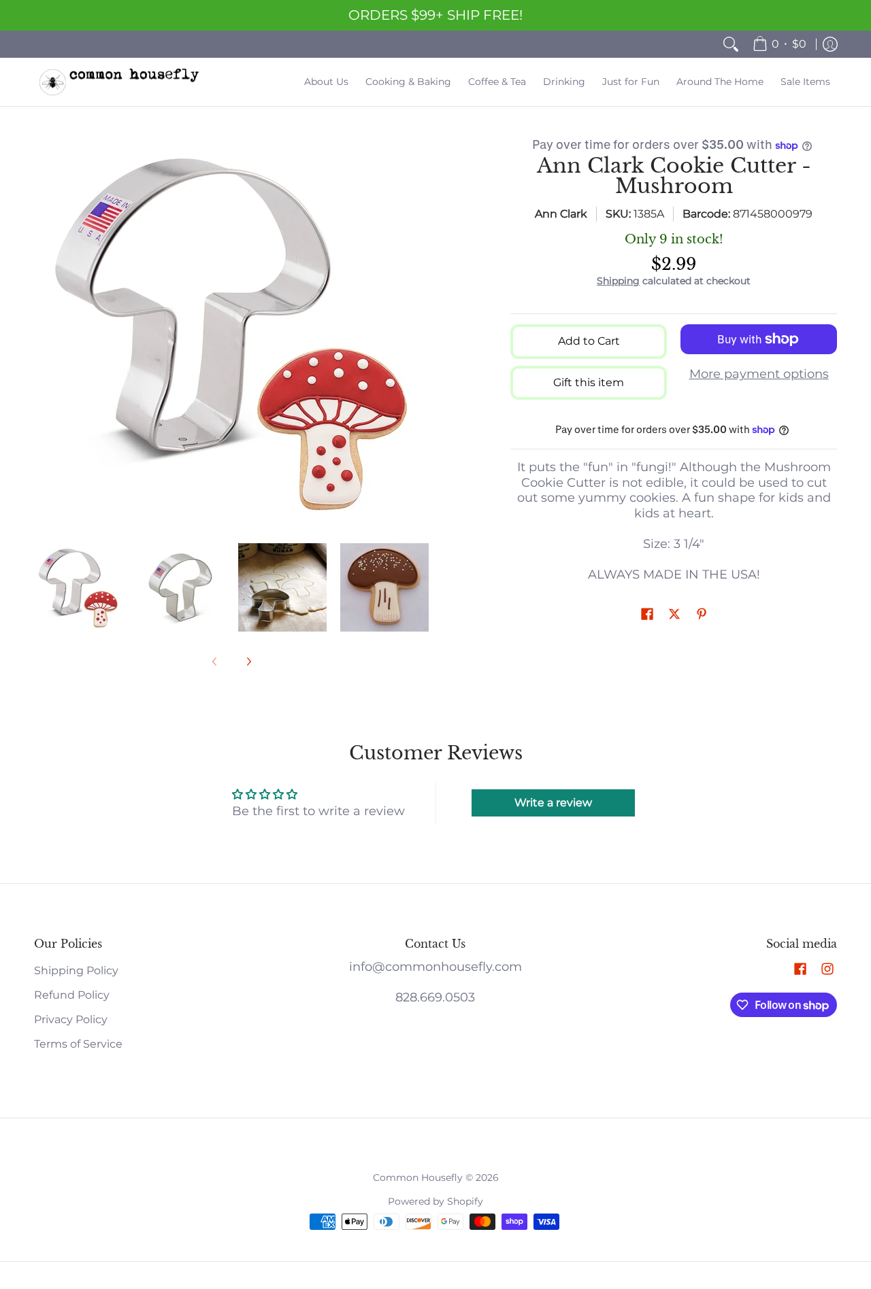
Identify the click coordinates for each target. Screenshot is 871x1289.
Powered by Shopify (435, 1201)
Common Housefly (418, 1177)
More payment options (759, 373)
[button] (647, 615)
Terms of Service (78, 1043)
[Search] (730, 44)
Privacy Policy (71, 1019)
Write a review (553, 802)
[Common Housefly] (119, 82)
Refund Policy (72, 995)
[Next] (419, 331)
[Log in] (830, 44)
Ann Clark (561, 213)
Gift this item (588, 382)
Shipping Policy (76, 970)
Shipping (618, 281)
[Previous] (44, 331)
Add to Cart (589, 340)
